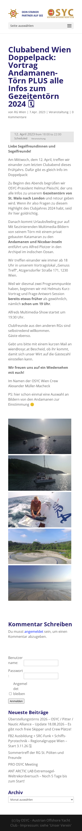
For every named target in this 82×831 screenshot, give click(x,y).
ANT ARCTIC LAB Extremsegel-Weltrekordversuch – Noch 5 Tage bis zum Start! (37, 776)
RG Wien (20, 112)
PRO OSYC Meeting (23, 764)
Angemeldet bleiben (20, 688)
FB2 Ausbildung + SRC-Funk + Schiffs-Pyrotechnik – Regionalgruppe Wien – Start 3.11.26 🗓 (37, 741)
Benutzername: (15, 660)
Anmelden (16, 701)
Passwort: (15, 673)
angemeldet (33, 631)
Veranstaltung (59, 112)
